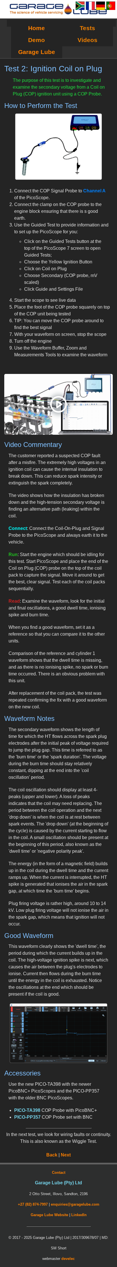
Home (36, 28)
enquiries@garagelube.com (75, 1204)
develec (68, 1258)
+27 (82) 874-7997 (33, 1204)
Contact (58, 1172)
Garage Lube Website (49, 1215)
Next (66, 1154)
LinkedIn (79, 1215)
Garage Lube (36, 52)
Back (51, 1154)
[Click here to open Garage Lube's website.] (58, 9)
